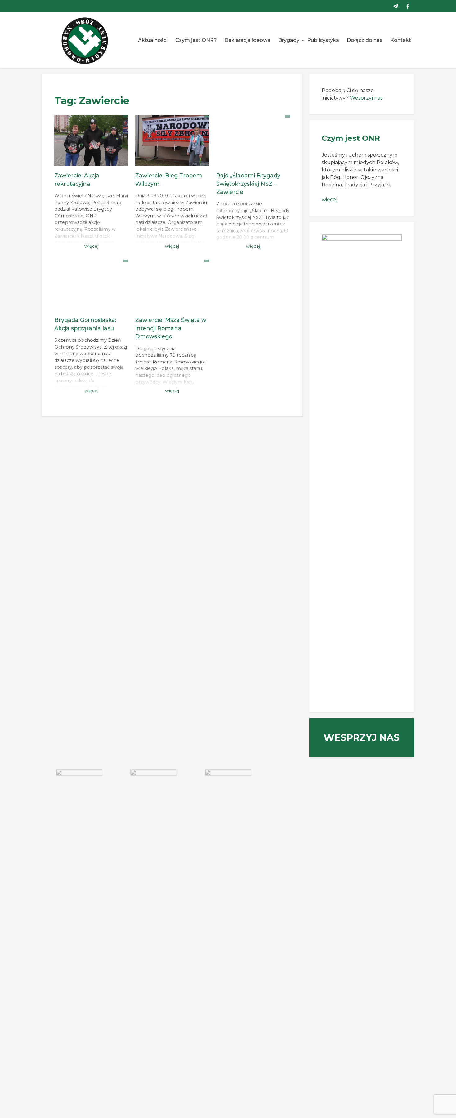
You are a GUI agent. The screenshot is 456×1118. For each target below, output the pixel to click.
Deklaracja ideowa (247, 40)
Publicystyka (323, 40)
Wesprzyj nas (366, 98)
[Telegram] (395, 6)
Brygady (288, 40)
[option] (79, 784)
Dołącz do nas (364, 40)
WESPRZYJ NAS (362, 737)
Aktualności (153, 40)
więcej (329, 200)
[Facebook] (408, 6)
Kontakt (400, 40)
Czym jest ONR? (196, 40)
